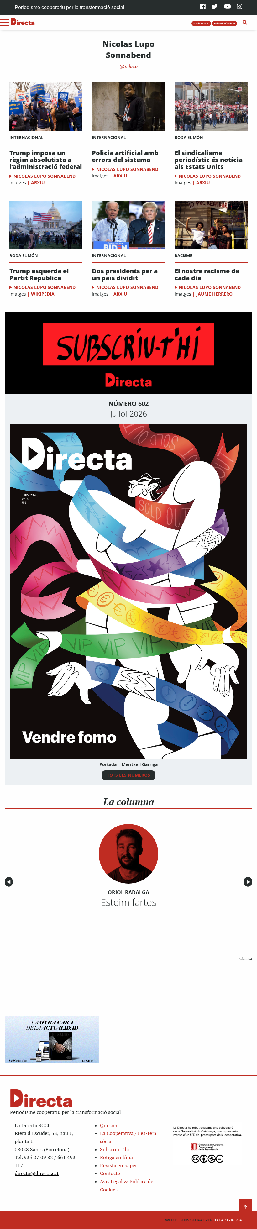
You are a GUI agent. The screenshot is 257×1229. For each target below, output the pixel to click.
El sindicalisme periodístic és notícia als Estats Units (209, 160)
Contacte (110, 1174)
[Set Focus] (245, 22)
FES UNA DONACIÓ (224, 23)
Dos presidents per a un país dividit (125, 274)
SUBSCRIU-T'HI (201, 23)
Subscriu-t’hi (114, 1150)
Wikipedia (43, 294)
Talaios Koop (203, 1220)
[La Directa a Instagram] (239, 7)
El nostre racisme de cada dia (207, 274)
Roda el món (189, 137)
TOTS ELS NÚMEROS (128, 775)
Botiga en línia (116, 1158)
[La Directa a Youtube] (227, 7)
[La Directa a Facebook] (203, 7)
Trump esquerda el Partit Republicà (39, 274)
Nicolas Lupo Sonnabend (44, 176)
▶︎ (249, 882)
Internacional (26, 137)
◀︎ (10, 882)
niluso (130, 67)
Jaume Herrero (214, 294)
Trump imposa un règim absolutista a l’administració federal (45, 160)
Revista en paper (118, 1166)
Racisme (183, 255)
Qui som (109, 1126)
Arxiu (38, 183)
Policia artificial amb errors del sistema (125, 156)
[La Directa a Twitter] (215, 7)
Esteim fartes (128, 902)
